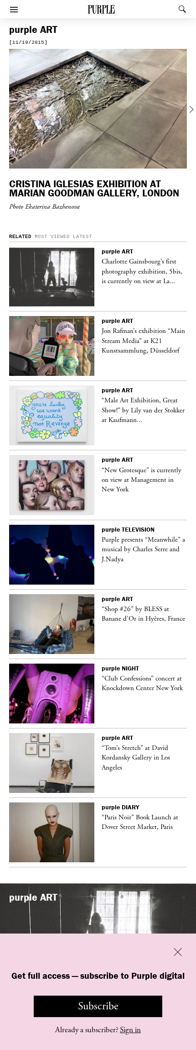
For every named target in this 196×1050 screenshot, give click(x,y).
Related (20, 236)
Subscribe (98, 1006)
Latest (82, 236)
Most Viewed (52, 236)
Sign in (130, 1030)
